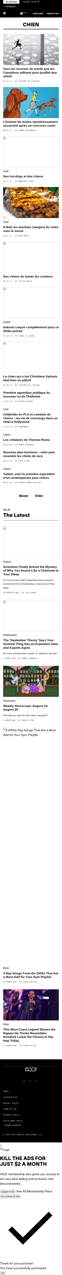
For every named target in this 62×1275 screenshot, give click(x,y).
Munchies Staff (26, 181)
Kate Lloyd (24, 461)
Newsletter (53, 14)
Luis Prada (30, 592)
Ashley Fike (28, 720)
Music (6, 967)
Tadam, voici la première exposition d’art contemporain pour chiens (29, 475)
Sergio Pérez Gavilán (30, 482)
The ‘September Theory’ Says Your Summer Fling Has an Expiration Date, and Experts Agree (31, 644)
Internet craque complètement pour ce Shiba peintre (31, 329)
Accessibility (10, 1097)
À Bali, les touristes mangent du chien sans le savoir (31, 229)
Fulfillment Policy (13, 1121)
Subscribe (38, 14)
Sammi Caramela (30, 658)
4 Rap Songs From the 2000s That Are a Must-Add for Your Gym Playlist (30, 975)
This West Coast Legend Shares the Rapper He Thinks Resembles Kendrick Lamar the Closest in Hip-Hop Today (29, 1035)
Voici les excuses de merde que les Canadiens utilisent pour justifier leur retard (30, 72)
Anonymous (24, 427)
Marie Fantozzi (26, 444)
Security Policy (11, 1115)
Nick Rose (24, 236)
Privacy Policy (11, 1103)
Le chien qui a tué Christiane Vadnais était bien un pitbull (30, 378)
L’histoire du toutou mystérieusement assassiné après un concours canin (30, 123)
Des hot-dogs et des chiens (23, 176)
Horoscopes (9, 700)
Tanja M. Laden (26, 336)
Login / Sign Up (31, 2)
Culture (6, 322)
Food (5, 171)
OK (2, 1273)
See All (6, 509)
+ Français (9, 6)
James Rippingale (27, 130)
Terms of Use (10, 1109)
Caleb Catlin (29, 982)
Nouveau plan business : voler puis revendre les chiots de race (29, 454)
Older (39, 495)
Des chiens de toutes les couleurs (28, 276)
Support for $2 (7, 1191)
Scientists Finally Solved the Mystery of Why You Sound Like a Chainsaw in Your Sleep (31, 570)
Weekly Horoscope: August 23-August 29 (25, 707)
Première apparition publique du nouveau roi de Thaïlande (26, 394)
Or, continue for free (10, 1196)
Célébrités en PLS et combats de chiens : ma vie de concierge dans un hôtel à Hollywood (30, 418)
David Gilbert (26, 401)
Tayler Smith (25, 281)
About (6, 1091)
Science (7, 561)
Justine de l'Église (29, 81)
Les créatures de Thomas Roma (26, 439)
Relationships (10, 634)
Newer (23, 495)
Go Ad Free (11, 2)
